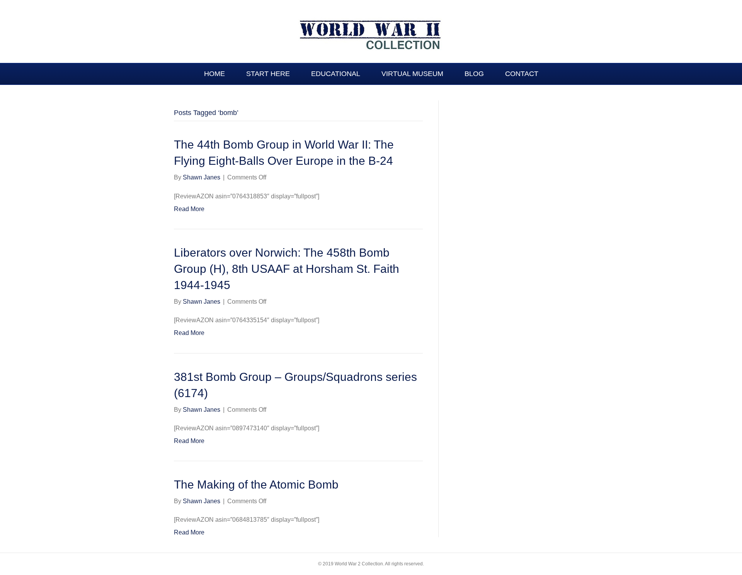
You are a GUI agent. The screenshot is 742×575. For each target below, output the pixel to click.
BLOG (474, 74)
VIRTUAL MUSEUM (412, 74)
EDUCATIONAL (335, 74)
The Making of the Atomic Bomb (256, 484)
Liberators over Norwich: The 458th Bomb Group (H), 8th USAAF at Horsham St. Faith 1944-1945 (286, 268)
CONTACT (521, 74)
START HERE (268, 74)
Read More (189, 209)
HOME (214, 74)
